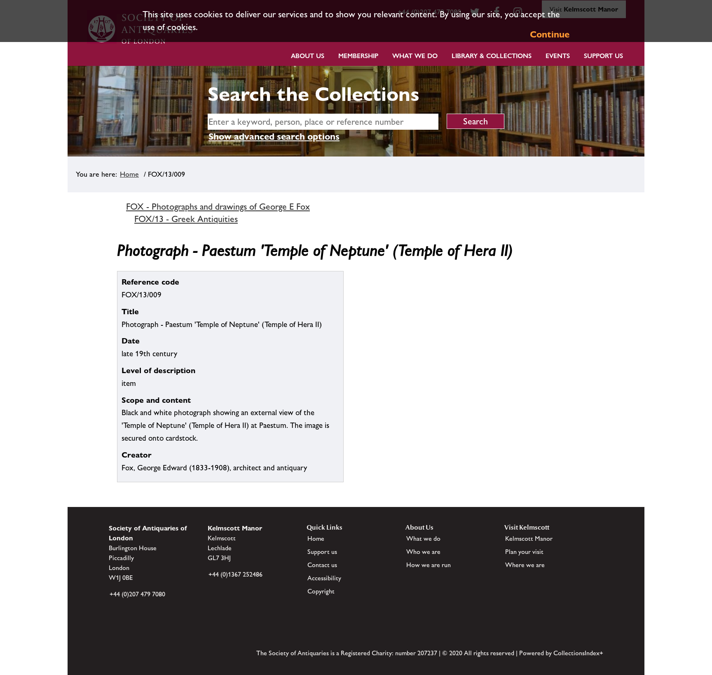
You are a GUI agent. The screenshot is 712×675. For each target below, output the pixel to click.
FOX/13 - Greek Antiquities (186, 219)
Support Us (603, 56)
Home (129, 174)
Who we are (423, 552)
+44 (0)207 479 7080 (137, 594)
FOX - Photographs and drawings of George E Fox (218, 206)
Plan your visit (524, 552)
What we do (415, 56)
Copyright (321, 591)
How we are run (428, 565)
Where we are (525, 565)
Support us (322, 552)
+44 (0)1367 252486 (235, 574)
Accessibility (324, 578)
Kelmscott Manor (529, 538)
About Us (307, 56)
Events (558, 56)
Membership (358, 56)
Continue (549, 34)
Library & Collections (492, 56)
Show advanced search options (274, 136)
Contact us (322, 565)
